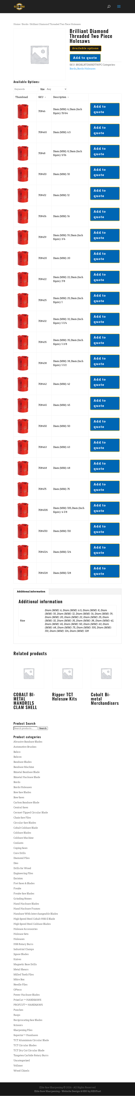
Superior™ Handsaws (26, 1035)
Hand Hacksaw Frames (27, 908)
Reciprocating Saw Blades (28, 1020)
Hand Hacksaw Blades (26, 903)
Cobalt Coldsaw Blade (26, 828)
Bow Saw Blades (22, 792)
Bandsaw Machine (24, 767)
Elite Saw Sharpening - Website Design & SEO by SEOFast (67, 1091)
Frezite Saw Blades (24, 893)
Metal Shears (21, 969)
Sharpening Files (23, 1030)
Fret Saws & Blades (24, 883)
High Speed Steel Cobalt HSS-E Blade (34, 919)
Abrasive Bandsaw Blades (28, 741)
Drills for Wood (22, 868)
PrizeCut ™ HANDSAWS (27, 1000)
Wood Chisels (21, 1070)
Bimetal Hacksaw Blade (27, 777)
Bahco (17, 752)
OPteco (18, 989)
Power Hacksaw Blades (27, 994)
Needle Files (20, 984)
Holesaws (19, 939)
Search (43, 728)
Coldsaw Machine (24, 838)
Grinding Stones (23, 898)
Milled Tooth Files (24, 974)
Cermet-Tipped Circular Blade (31, 812)
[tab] (31, 591)
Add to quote (85, 58)
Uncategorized (22, 1060)
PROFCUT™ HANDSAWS (28, 1004)
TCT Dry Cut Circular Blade (29, 1050)
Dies (16, 863)
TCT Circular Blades (25, 1045)
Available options (85, 48)
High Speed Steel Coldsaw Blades (32, 924)
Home (17, 24)
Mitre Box (19, 979)
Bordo (25, 24)
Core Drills (20, 853)
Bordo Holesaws (86, 68)
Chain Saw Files (22, 817)
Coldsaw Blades (22, 832)
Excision (18, 878)
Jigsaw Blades (21, 954)
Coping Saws (20, 848)
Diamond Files (22, 858)
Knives (17, 959)
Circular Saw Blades (25, 822)
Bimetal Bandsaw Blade (27, 772)
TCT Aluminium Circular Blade (31, 1040)
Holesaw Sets (21, 934)
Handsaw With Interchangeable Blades (36, 913)
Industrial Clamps (24, 949)
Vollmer (18, 1065)
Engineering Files (23, 873)
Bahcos (18, 757)
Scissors (18, 1025)
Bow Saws (19, 797)
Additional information (31, 591)
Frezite (17, 888)
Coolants (18, 843)
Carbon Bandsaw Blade (26, 802)
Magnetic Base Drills (25, 964)
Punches (18, 1010)
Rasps (17, 1015)
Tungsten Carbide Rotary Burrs (31, 1055)
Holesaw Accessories (26, 929)
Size (42, 89)
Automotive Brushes (25, 747)
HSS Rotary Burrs (23, 944)
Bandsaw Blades (23, 762)
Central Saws (21, 807)
